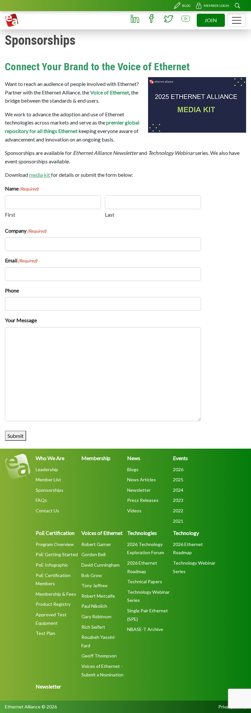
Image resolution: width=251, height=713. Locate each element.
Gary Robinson (96, 616)
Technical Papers (144, 581)
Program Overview (55, 544)
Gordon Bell (93, 554)
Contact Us (47, 510)
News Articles (141, 479)
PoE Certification (55, 533)
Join (211, 20)
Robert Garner (96, 544)
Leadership (47, 469)
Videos (134, 510)
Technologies (142, 533)
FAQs (41, 500)
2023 (178, 500)
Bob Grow (91, 575)
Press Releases (143, 500)
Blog (186, 6)
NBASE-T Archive (145, 629)
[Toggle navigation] (236, 20)
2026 (178, 469)
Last (109, 215)
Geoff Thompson (99, 655)
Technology (186, 533)
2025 (178, 479)
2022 (178, 510)
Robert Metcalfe (98, 596)
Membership (95, 458)
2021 (178, 521)
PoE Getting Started (57, 554)
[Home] (11, 20)
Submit (16, 436)
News (133, 458)
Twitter (169, 19)
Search (237, 5)
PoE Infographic (52, 565)
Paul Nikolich (94, 606)
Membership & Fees (56, 594)
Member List (48, 479)
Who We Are (50, 458)
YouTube (186, 19)
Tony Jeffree (94, 585)
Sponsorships (49, 490)
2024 (178, 490)
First (10, 215)
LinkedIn (135, 19)
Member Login (216, 6)
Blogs (133, 469)
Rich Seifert (93, 627)
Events (180, 458)
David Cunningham (100, 565)
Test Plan (45, 633)
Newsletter (139, 490)
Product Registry (53, 604)
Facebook (152, 19)
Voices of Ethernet (102, 533)
